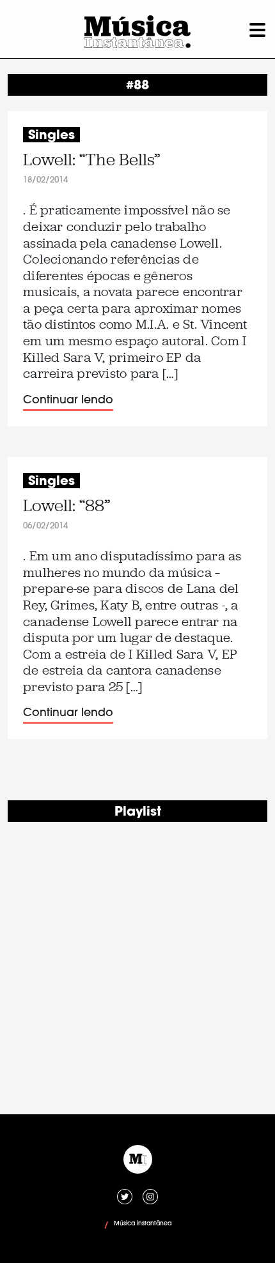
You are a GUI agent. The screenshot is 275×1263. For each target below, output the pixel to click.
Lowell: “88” (66, 506)
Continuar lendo (68, 400)
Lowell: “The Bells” (91, 160)
